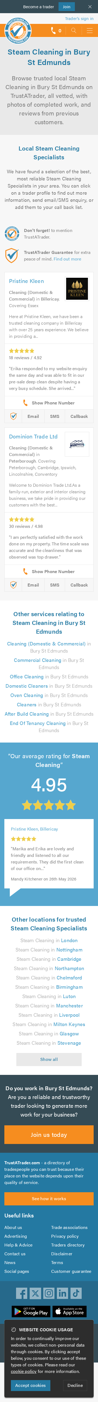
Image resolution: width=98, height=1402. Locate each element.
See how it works (49, 1198)
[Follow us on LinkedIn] (62, 1293)
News (10, 1262)
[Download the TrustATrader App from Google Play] (31, 1311)
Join (65, 6)
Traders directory (68, 1245)
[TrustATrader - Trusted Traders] (18, 27)
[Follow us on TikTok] (76, 1293)
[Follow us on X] (35, 1293)
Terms (57, 1262)
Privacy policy (65, 1236)
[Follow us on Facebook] (21, 1293)
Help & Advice (18, 1245)
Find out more (67, 259)
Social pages (16, 1271)
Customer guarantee (71, 1271)
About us (13, 1227)
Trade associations (69, 1227)
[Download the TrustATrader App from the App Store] (70, 1311)
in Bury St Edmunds (49, 647)
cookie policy (24, 1371)
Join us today (49, 1134)
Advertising (15, 1236)
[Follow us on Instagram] (49, 1293)
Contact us (15, 1253)
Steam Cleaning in (49, 940)
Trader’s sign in (79, 18)
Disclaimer (61, 1253)
